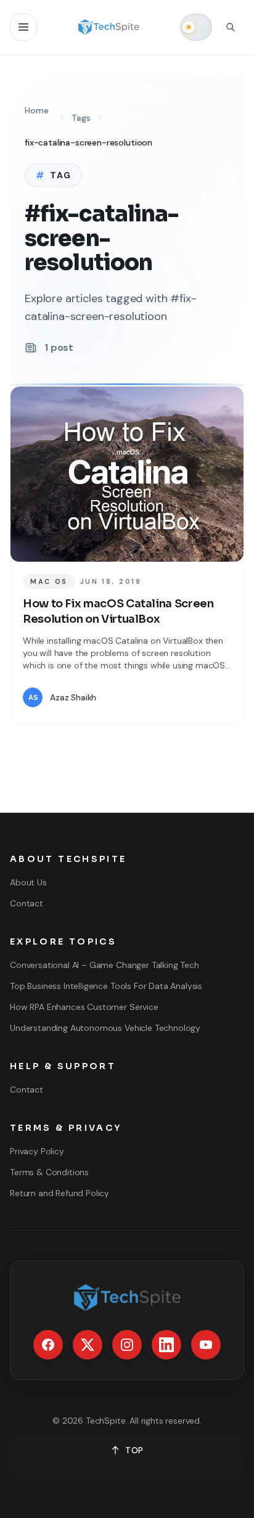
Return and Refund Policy (59, 1193)
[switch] (196, 27)
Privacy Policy (37, 1151)
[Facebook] (48, 1345)
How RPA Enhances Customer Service (84, 1006)
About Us (28, 882)
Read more (194, 697)
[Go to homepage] (108, 27)
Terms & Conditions (49, 1172)
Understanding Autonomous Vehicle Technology (105, 1027)
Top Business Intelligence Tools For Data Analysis (106, 985)
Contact (26, 903)
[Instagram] (127, 1345)
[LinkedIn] (166, 1345)
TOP (134, 1450)
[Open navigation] (23, 27)
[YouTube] (206, 1345)
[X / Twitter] (87, 1345)
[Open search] (230, 27)
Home (36, 110)
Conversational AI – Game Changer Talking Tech (104, 964)
